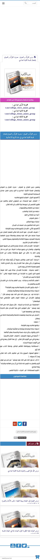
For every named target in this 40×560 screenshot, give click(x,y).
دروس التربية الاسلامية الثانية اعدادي (26, 432)
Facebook (24, 424)
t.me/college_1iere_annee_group (20, 108)
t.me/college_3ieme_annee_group (20, 119)
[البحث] (26, 3)
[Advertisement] (20, 33)
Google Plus (15, 424)
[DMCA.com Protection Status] (20, 438)
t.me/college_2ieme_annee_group (20, 113)
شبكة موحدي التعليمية (7, 558)
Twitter (20, 424)
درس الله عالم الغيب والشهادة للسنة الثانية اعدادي (23, 471)
